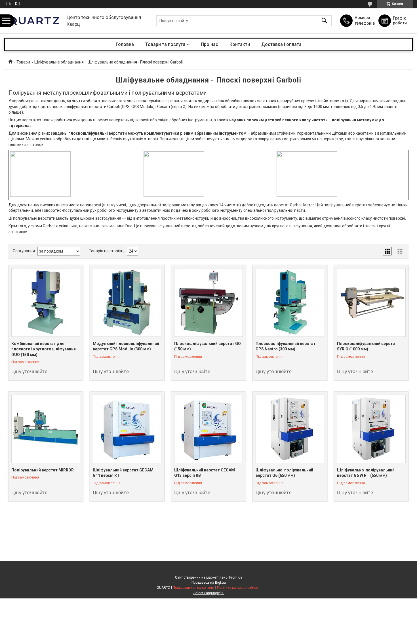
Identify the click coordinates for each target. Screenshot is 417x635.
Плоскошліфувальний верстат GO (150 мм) (207, 346)
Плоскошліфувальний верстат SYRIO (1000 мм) (367, 346)
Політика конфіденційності (238, 588)
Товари (23, 62)
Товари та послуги (165, 44)
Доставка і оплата (281, 44)
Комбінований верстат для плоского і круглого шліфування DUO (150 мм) (43, 349)
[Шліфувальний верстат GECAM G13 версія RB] (208, 429)
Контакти (239, 44)
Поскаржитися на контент (193, 588)
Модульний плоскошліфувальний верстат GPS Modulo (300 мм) (126, 346)
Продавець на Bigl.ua (208, 583)
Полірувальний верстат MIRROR (42, 470)
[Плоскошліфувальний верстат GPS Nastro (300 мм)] (290, 302)
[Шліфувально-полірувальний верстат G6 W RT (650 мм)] (371, 429)
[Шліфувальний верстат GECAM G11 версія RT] (127, 429)
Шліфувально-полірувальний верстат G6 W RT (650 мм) (366, 473)
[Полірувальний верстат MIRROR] (45, 429)
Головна (125, 44)
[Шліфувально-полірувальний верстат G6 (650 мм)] (290, 429)
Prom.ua (235, 577)
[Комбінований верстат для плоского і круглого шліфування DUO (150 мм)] (45, 302)
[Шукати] (324, 21)
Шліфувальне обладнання (59, 62)
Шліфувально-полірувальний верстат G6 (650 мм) (284, 473)
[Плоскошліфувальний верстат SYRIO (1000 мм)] (371, 302)
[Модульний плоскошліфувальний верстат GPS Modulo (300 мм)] (127, 302)
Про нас (209, 44)
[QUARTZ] (34, 20)
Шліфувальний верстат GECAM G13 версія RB (204, 473)
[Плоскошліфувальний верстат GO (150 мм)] (208, 302)
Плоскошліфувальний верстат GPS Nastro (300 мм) (286, 346)
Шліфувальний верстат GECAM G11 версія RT (123, 473)
